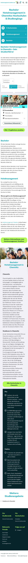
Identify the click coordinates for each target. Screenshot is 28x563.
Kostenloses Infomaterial (12, 123)
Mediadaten (17, 519)
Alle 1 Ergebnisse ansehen (14, 130)
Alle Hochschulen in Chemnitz (14, 384)
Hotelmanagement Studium (10, 222)
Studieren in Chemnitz (8, 501)
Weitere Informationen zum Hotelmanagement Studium (14, 240)
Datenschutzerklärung (11, 555)
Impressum (3, 555)
